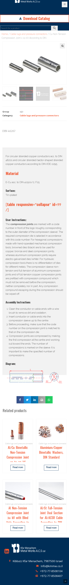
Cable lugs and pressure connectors (28, 34)
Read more (18, 467)
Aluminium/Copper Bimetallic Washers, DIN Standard (51, 453)
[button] (7, 8)
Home (5, 34)
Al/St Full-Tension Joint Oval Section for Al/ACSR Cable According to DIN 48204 (51, 518)
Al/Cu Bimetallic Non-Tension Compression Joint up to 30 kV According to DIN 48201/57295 (18, 460)
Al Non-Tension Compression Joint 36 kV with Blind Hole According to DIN (17, 518)
